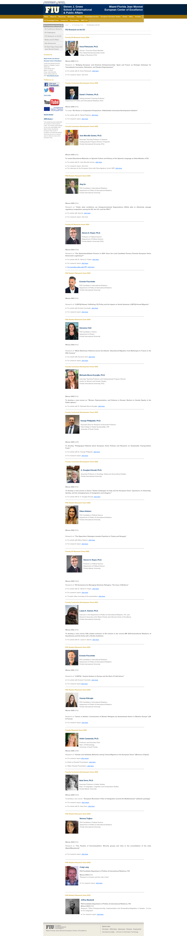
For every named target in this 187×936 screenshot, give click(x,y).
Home (67, 25)
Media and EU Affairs (52, 40)
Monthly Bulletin (48, 114)
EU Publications (50, 32)
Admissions (121, 929)
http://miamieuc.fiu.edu (53, 75)
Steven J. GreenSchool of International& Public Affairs (77, 9)
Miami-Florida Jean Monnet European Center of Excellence (124, 8)
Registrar (129, 929)
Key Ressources (50, 43)
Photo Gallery (47, 95)
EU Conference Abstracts (53, 29)
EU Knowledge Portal (52, 25)
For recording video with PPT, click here (80, 267)
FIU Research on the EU (53, 36)
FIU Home (105, 929)
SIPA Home (113, 929)
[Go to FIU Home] (52, 9)
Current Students (50, 3)
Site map (61, 3)
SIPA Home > (48, 119)
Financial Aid (137, 929)
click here (95, 71)
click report (85, 758)
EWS (112, 932)
